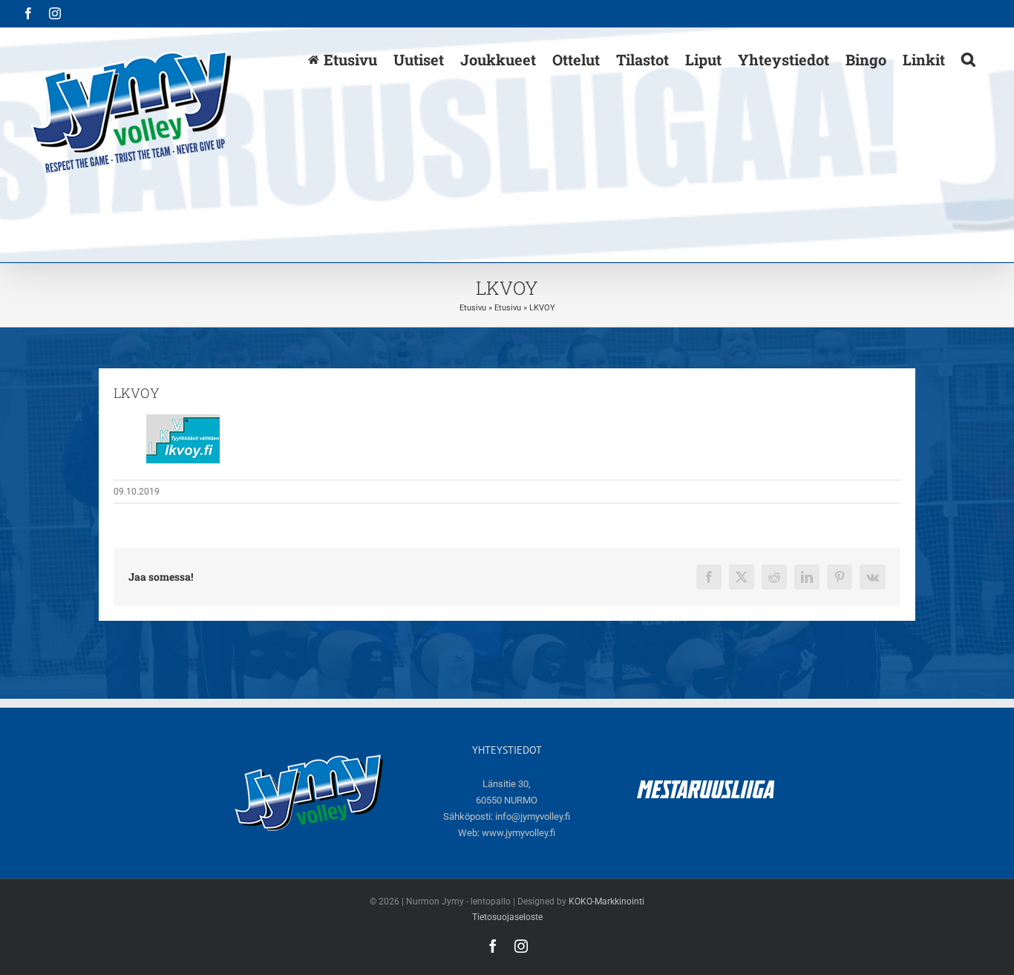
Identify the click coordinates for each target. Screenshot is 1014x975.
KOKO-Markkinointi (606, 901)
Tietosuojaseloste (507, 917)
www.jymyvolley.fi (518, 832)
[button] (968, 58)
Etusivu (472, 308)
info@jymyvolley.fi (532, 816)
